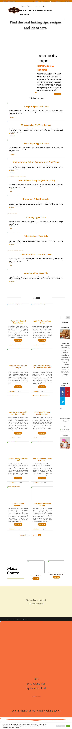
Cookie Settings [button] (60, 726)
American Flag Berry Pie (36, 278)
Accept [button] (68, 726)
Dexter (11, 191)
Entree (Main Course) (39, 6)
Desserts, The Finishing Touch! (44, 10)
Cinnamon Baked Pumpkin (36, 204)
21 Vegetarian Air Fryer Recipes (36, 130)
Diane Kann (12, 117)
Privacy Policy (67, 1)
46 (33, 535)
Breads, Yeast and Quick (25, 6)
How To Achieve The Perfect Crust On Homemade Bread (65, 347)
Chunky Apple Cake (36, 222)
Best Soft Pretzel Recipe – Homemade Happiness (42, 371)
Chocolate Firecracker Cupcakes (36, 259)
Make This (57, 94)
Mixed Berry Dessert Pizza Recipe (18, 325)
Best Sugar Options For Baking (42, 508)
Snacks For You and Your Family (26, 10)
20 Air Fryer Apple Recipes (36, 148)
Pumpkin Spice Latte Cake (36, 111)
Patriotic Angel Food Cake (36, 241)
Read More (18, 340)
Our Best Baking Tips (48, 1)
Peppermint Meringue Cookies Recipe (42, 417)
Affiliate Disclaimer (58, 1)
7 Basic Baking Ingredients (18, 508)
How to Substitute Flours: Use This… (42, 463)
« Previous (22, 535)
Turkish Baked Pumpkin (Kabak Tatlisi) (36, 185)
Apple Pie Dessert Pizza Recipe (42, 325)
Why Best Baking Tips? (38, 1)
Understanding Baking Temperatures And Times (36, 167)
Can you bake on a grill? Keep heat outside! (18, 417)
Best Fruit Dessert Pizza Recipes (18, 371)
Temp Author (12, 154)
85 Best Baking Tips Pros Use (18, 463)
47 (36, 535)
